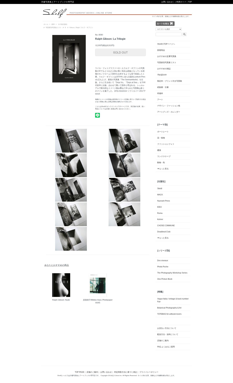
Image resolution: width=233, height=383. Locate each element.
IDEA (159, 207)
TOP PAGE (79, 372)
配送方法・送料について (167, 334)
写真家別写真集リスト (53, 27)
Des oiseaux (162, 260)
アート (160, 99)
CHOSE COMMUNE (166, 225)
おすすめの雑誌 (164, 69)
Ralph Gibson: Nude (61, 300)
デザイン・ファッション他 (168, 106)
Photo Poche (162, 267)
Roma (159, 213)
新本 (53, 24)
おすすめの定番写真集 (166, 56)
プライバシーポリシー (148, 372)
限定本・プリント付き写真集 (169, 81)
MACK (160, 195)
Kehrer (160, 219)
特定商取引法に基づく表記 (125, 372)
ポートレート (163, 132)
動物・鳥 (161, 162)
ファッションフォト (165, 144)
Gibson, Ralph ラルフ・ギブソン (81, 27)
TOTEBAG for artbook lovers (169, 314)
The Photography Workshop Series (172, 273)
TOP (190, 2)
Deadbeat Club (163, 232)
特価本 (160, 93)
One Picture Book (164, 279)
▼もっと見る (163, 169)
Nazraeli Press (163, 201)
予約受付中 (162, 75)
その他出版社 (62, 24)
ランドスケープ (164, 156)
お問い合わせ (167, 2)
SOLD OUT (120, 52)
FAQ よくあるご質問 (166, 347)
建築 (159, 150)
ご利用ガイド (180, 2)
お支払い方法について (166, 328)
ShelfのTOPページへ (166, 44)
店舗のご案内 (163, 340)
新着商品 (161, 50)
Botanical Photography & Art (169, 308)
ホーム (46, 24)
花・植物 (161, 138)
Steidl (159, 188)
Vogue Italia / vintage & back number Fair (173, 300)
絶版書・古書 (163, 87)
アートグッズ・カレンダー (168, 112)
